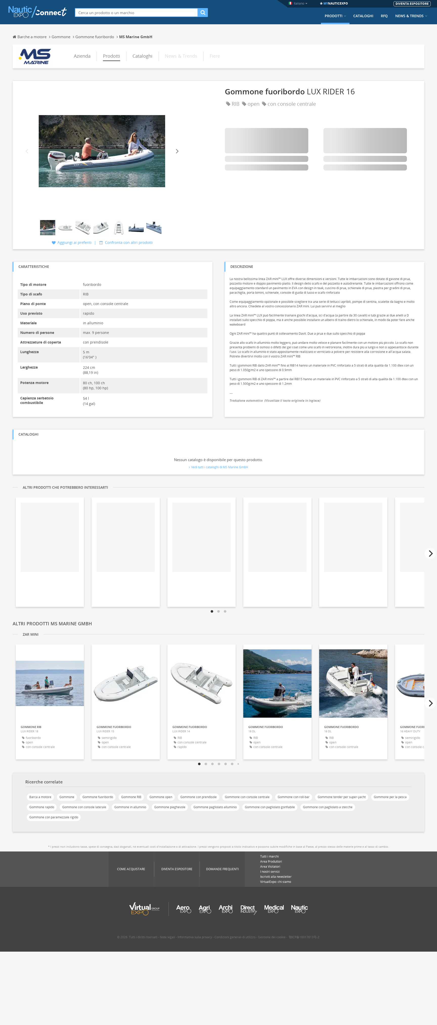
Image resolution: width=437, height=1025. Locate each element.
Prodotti (333, 16)
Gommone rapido (41, 807)
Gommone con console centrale (247, 797)
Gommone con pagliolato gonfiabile (270, 807)
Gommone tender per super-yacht (342, 797)
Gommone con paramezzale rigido (53, 817)
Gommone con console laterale (84, 807)
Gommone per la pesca (390, 797)
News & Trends (409, 16)
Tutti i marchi (269, 856)
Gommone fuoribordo (97, 797)
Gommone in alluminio (130, 807)
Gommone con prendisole (198, 797)
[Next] (177, 151)
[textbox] (136, 12)
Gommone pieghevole (169, 807)
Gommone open (160, 797)
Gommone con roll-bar (294, 797)
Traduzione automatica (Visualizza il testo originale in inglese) (275, 400)
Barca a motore (40, 797)
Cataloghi (363, 16)
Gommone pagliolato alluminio (215, 807)
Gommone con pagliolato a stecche (328, 807)
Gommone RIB (131, 797)
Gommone (66, 797)
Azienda (82, 56)
